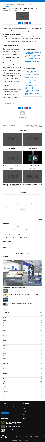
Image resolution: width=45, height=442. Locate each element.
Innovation (22, 348)
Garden (22, 338)
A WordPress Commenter (7, 243)
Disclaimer (22, 436)
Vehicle (22, 393)
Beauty (22, 317)
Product (22, 371)
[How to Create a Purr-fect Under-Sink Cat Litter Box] (3, 426)
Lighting (22, 358)
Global (22, 340)
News (22, 368)
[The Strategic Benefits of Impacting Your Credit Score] (12, 157)
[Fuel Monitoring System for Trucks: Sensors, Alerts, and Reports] (5, 304)
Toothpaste (22, 386)
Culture (24, 411)
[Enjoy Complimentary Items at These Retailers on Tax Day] (32, 176)
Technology (22, 383)
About (27, 436)
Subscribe (36, 436)
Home (3, 4)
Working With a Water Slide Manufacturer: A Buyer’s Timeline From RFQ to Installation (19, 231)
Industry (22, 345)
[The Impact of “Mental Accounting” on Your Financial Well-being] (12, 139)
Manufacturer (22, 363)
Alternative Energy (22, 312)
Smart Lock (22, 373)
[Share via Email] (30, 23)
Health (22, 343)
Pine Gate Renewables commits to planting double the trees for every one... (13, 423)
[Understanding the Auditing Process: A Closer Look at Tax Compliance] (32, 139)
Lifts (22, 355)
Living (22, 360)
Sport (22, 376)
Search (4, 217)
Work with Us (42, 436)
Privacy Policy (16, 436)
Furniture (22, 335)
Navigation (15, 243)
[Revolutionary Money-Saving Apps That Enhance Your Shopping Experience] (12, 176)
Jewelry (22, 350)
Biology (22, 320)
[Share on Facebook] (22, 23)
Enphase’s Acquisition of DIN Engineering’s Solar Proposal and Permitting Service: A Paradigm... (13, 430)
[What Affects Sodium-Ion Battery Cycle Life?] (5, 300)
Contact (31, 436)
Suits (22, 378)
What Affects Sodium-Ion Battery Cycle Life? (11, 234)
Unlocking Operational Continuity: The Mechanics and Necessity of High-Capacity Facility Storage (21, 229)
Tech (22, 381)
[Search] (41, 1)
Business (22, 322)
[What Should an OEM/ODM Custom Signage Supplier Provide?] (22, 273)
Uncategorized (22, 388)
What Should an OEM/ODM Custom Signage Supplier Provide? (15, 226)
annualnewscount (9, 10)
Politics (24, 408)
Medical (22, 366)
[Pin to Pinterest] (27, 23)
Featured (22, 330)
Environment (22, 327)
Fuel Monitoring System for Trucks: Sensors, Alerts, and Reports (15, 237)
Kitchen (22, 353)
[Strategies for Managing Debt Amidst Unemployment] (32, 157)
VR (22, 396)
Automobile (22, 315)
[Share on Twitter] (25, 23)
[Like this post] (20, 23)
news (13, 103)
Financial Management (10, 4)
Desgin (22, 325)
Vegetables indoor (22, 391)
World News (25, 406)
